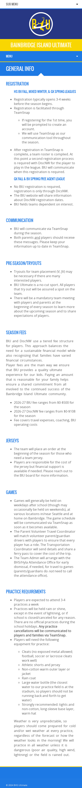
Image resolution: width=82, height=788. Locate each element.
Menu (9, 56)
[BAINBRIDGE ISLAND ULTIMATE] (41, 34)
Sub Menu (12, 4)
